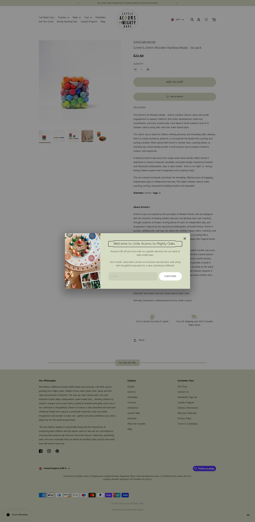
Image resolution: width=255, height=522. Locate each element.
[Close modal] (185, 239)
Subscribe (170, 276)
